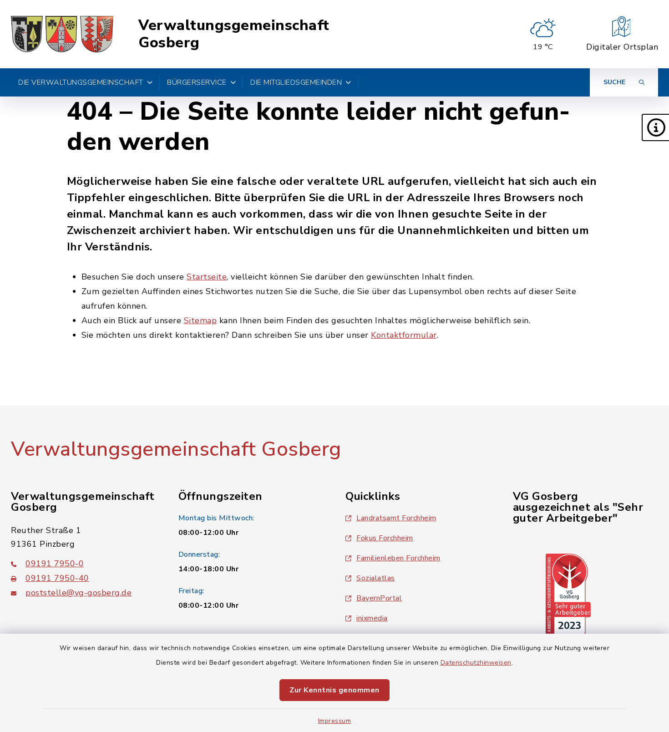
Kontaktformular (404, 335)
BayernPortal (379, 598)
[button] (655, 127)
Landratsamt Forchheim (396, 518)
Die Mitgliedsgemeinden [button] (296, 82)
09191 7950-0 (54, 563)
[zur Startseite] (62, 34)
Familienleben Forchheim (398, 558)
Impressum (334, 721)
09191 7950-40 (57, 578)
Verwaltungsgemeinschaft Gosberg (233, 34)
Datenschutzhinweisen (476, 662)
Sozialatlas (375, 578)
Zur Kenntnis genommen (334, 690)
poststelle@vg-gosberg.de (78, 592)
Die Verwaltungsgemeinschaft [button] (80, 82)
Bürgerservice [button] (197, 82)
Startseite (207, 276)
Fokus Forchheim (384, 538)
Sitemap (200, 320)
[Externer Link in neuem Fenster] (568, 594)
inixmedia (372, 618)
